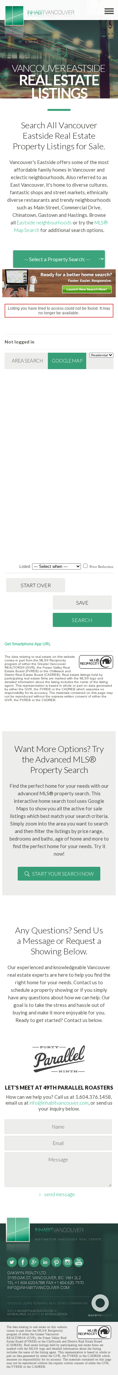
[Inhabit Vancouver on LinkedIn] (45, 1266)
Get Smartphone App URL (28, 644)
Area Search (27, 361)
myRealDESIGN (56, 1314)
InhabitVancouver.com (35, 1311)
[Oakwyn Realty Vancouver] (102, 1305)
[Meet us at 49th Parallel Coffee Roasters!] (59, 1074)
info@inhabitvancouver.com (59, 1103)
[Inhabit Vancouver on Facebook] (23, 1266)
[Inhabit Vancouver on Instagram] (67, 1266)
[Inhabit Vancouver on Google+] (34, 1266)
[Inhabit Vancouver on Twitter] (12, 1266)
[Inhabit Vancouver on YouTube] (79, 1266)
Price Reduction (100, 567)
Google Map (67, 361)
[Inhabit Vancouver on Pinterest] (56, 1266)
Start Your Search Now (63, 874)
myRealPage (17, 1314)
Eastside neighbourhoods (44, 222)
